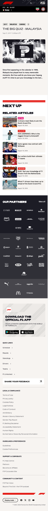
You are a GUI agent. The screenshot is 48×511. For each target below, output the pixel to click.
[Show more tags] (28, 24)
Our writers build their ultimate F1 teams (30, 157)
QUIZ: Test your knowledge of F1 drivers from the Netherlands (30, 172)
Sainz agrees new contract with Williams (30, 145)
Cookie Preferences (10, 449)
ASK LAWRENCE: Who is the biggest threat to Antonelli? (29, 135)
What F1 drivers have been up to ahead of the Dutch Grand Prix (30, 182)
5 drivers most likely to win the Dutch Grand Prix (30, 122)
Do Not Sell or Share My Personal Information (20, 434)
